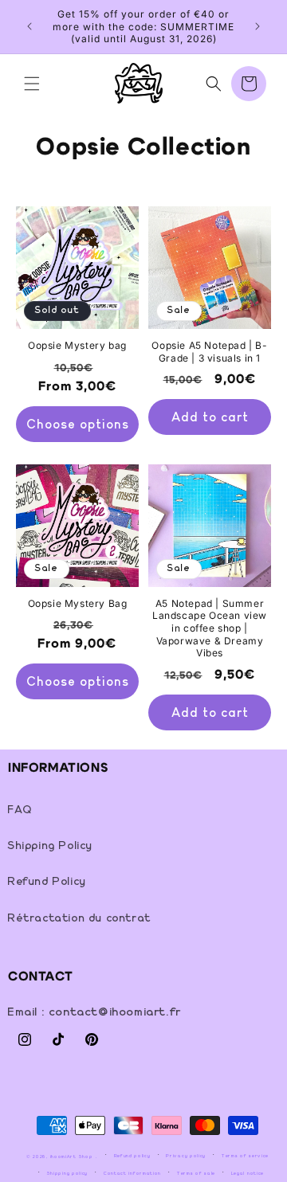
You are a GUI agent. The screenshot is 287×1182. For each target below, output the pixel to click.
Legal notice (247, 1173)
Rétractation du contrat (79, 918)
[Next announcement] (257, 26)
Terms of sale (196, 1173)
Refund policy (132, 1155)
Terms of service (245, 1155)
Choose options (77, 424)
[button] (31, 83)
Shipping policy (67, 1173)
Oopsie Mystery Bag (78, 603)
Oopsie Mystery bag (77, 345)
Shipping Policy (50, 845)
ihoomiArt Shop (71, 1155)
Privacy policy (186, 1155)
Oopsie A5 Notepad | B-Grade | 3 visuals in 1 (209, 351)
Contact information (132, 1173)
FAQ (20, 810)
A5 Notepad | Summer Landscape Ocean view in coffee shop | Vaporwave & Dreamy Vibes (209, 628)
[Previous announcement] (29, 26)
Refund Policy (47, 881)
